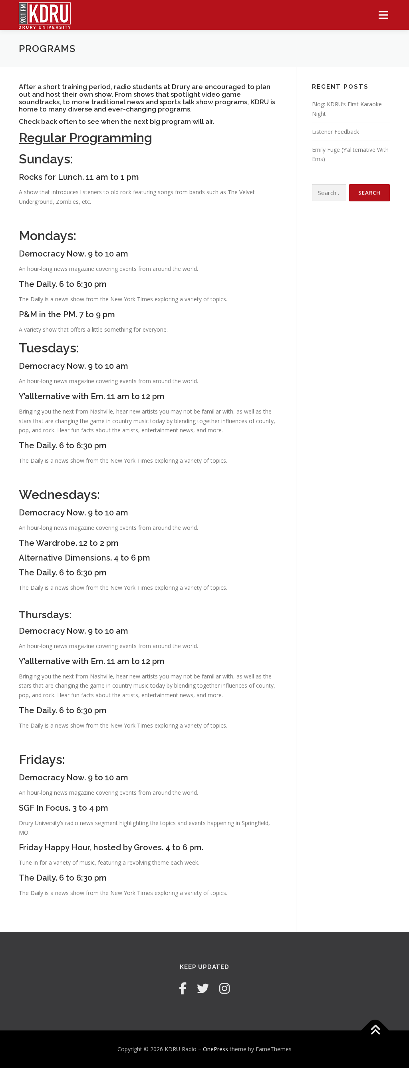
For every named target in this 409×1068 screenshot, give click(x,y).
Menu (383, 15)
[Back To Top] (375, 1030)
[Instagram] (224, 988)
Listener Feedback (335, 131)
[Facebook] (183, 988)
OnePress (215, 1049)
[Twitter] (203, 988)
